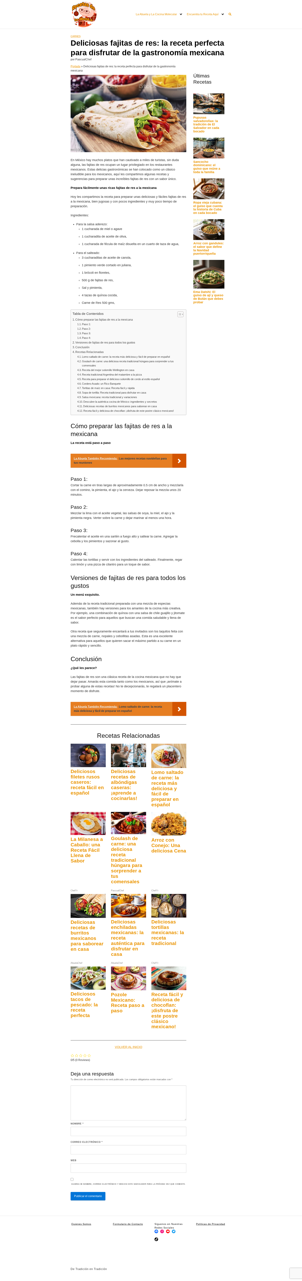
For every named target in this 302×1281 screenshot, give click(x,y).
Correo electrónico (87, 1142)
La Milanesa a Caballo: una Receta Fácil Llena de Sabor (87, 850)
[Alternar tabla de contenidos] (179, 314)
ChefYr (74, 890)
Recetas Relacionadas (89, 351)
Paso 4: (86, 337)
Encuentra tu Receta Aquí (202, 14)
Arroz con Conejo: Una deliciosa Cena (168, 845)
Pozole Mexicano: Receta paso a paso (127, 1002)
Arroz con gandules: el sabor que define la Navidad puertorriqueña (208, 248)
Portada (75, 66)
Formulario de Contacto (128, 1224)
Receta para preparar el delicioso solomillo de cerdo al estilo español (121, 379)
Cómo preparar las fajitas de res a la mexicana (104, 319)
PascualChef (117, 890)
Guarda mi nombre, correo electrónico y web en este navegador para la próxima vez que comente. (128, 1184)
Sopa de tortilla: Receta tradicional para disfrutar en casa (114, 392)
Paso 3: (86, 333)
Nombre (77, 1123)
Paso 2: (86, 328)
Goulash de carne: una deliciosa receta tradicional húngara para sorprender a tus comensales (128, 363)
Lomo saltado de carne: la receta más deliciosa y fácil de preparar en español (126, 356)
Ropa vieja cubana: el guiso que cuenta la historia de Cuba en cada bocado (208, 208)
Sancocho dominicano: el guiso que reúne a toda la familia (206, 167)
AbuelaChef (76, 963)
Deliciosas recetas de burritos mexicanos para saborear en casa (120, 406)
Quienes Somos (81, 1224)
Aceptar (201, 1275)
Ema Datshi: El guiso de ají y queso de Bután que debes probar (208, 297)
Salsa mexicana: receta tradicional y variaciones (109, 397)
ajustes (177, 1277)
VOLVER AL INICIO (128, 1047)
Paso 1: (86, 324)
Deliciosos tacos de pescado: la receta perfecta (84, 1004)
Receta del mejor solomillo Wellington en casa (108, 370)
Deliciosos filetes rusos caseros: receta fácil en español (87, 782)
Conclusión (82, 347)
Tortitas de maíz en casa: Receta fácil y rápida (108, 388)
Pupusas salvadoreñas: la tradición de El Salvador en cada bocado (206, 124)
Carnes (76, 36)
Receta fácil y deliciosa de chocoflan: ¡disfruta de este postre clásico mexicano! (128, 410)
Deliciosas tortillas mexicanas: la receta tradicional (167, 932)
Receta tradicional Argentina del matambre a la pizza (112, 374)
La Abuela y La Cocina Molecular (156, 14)
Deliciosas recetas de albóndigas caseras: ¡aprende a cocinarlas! (124, 785)
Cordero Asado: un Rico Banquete (101, 383)
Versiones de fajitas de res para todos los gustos (105, 342)
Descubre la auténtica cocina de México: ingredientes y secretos (120, 401)
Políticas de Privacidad (210, 1224)
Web (73, 1160)
